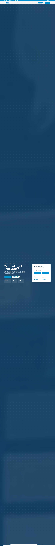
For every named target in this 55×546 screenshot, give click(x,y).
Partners (30, 2)
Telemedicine (17, 2)
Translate (49, 0)
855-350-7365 (48, 2)
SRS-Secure (15, 0)
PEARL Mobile (11, 0)
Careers (27, 2)
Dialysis (21, 2)
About (13, 2)
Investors (33, 2)
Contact (37, 2)
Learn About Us (8, 276)
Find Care (24, 2)
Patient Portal (6, 0)
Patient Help (40, 2)
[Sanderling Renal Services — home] (7, 3)
